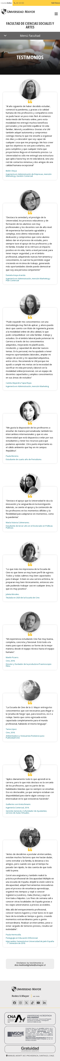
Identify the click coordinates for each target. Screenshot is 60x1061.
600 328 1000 (20, 3)
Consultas (6, 3)
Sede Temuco (55, 3)
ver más (36, 996)
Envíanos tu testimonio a (30, 962)
